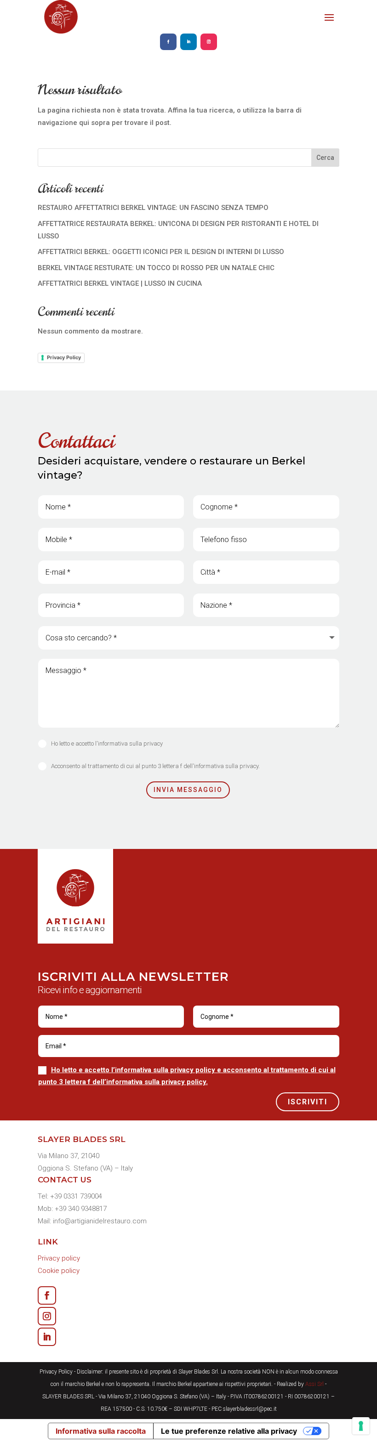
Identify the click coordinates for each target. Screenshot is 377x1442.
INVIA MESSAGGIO (188, 789)
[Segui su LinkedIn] (188, 42)
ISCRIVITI (307, 1101)
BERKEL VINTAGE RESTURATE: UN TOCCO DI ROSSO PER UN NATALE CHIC (156, 268)
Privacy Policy (64, 357)
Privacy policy (59, 1258)
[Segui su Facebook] (168, 42)
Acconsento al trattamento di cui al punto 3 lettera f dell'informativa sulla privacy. (155, 766)
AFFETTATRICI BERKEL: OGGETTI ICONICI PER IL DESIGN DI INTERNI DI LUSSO (161, 252)
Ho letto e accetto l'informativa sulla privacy (107, 743)
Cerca (325, 157)
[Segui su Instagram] (208, 42)
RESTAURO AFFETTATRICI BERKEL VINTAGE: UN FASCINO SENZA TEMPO (153, 208)
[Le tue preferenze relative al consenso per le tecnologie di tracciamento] (361, 1426)
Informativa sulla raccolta (101, 1431)
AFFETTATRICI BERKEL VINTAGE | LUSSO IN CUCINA (120, 283)
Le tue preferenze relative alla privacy (229, 1431)
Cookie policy (59, 1271)
